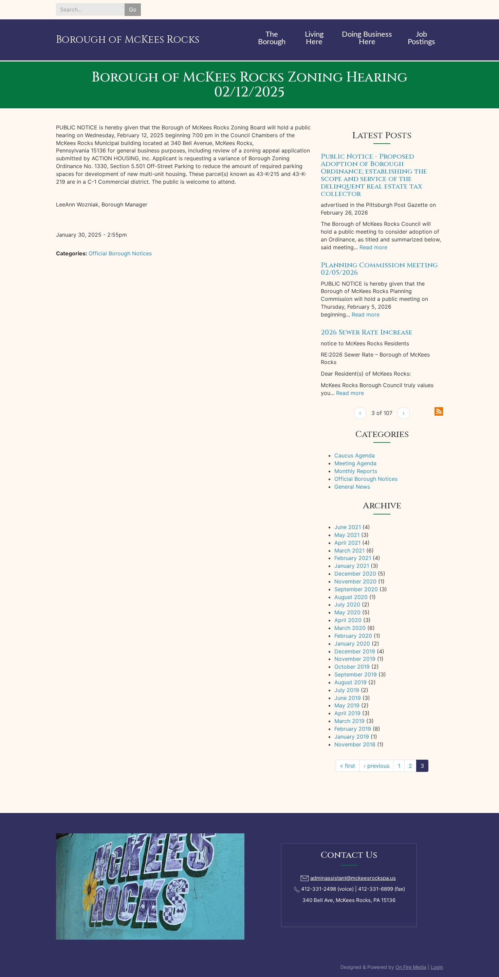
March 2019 (349, 721)
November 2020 (355, 581)
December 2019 (354, 651)
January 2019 (351, 736)
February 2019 (352, 728)
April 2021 (347, 542)
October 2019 (352, 666)
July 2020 (347, 604)
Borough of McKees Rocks (127, 40)
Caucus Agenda (354, 455)
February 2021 (352, 558)
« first (347, 765)
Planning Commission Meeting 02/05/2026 (379, 268)
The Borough (271, 38)
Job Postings (421, 38)
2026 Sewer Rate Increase (366, 332)
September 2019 (355, 674)
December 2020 (355, 573)
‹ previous (376, 765)
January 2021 (351, 565)
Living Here (314, 38)
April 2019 (347, 713)
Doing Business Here (367, 38)
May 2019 (346, 705)
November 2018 (354, 744)
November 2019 (354, 658)
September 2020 (356, 589)
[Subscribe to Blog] (439, 411)
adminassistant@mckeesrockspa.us (353, 878)
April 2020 (348, 620)
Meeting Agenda (355, 463)
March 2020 (350, 628)
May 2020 (347, 612)
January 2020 (352, 643)
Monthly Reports (355, 471)
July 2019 (346, 690)
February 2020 (353, 635)
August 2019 (350, 682)
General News (352, 486)
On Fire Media (410, 967)
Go (132, 9)
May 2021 (346, 534)
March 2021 (349, 550)
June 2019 (347, 697)
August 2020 (351, 597)
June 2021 (347, 527)
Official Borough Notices (120, 253)
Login (437, 967)
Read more (373, 247)
